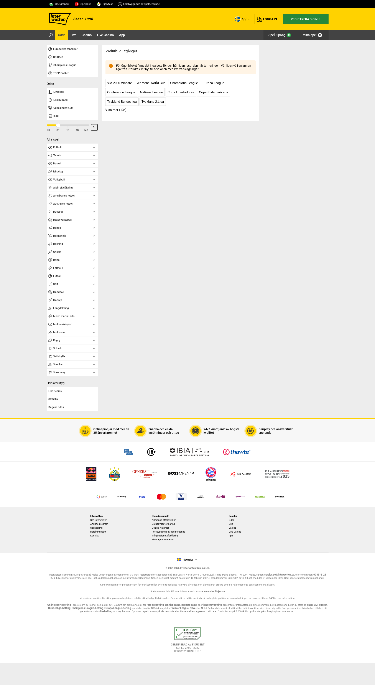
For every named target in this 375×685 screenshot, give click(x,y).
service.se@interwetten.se (279, 574)
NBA (192, 608)
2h (57, 129)
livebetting (106, 611)
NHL (203, 608)
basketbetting (189, 604)
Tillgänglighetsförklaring (165, 535)
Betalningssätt (98, 531)
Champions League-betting (87, 608)
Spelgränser (62, 4)
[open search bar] (51, 35)
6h (77, 129)
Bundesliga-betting (59, 608)
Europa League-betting (117, 608)
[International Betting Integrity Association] (189, 452)
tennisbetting (172, 604)
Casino (232, 527)
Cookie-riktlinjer (160, 527)
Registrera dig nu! (305, 19)
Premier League (180, 608)
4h (67, 129)
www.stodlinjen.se (214, 591)
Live (231, 524)
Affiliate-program (99, 524)
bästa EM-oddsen (317, 604)
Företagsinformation (163, 539)
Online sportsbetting (59, 604)
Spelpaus (86, 4)
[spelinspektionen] (128, 452)
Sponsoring (96, 527)
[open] (187, 641)
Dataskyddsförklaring (163, 524)
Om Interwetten (98, 520)
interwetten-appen (192, 611)
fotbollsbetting (155, 604)
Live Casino (235, 531)
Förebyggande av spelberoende (141, 4)
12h (86, 129)
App (231, 535)
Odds (231, 520)
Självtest (108, 4)
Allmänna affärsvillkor (164, 520)
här (271, 598)
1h (48, 129)
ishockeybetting (212, 604)
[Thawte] (237, 452)
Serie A (155, 608)
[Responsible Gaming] (151, 452)
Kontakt (94, 535)
